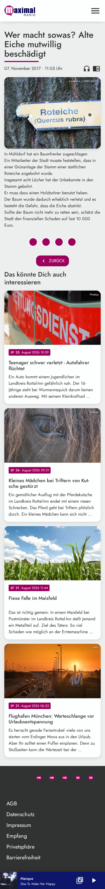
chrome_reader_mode (96, 68)
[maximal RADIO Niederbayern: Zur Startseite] (46, 10)
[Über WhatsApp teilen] (59, 242)
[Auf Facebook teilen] (33, 242)
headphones (86, 68)
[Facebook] (49, 776)
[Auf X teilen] (46, 242)
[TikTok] (10, 789)
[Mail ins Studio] (10, 776)
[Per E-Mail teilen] (72, 242)
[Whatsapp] (36, 776)
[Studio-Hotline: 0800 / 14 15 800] (23, 776)
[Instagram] (62, 776)
